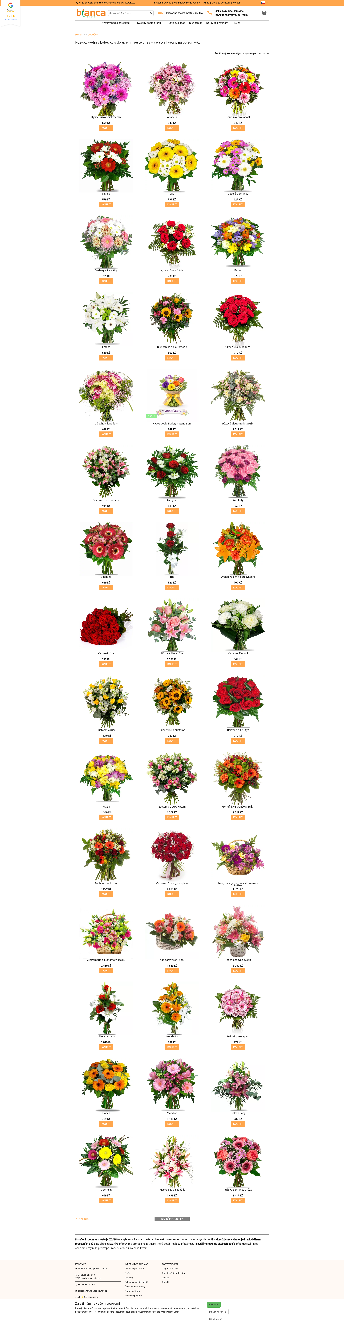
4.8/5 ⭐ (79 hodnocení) (86, 1297)
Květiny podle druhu (149, 22)
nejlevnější (249, 53)
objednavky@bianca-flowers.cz (118, 2)
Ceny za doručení (221, 2)
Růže (237, 22)
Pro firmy (129, 1277)
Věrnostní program (133, 1295)
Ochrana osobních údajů (136, 1282)
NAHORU (83, 1218)
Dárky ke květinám (217, 22)
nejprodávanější (231, 53)
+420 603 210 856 (88, 2)
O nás (206, 2)
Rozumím (213, 1304)
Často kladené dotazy (135, 1286)
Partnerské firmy (132, 1291)
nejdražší (263, 53)
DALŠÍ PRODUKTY (172, 1218)
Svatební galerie (163, 2)
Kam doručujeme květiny (187, 2)
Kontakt (237, 2)
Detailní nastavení (217, 1312)
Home (79, 34)
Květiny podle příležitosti (117, 22)
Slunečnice (195, 22)
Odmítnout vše (216, 1319)
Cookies (165, 1277)
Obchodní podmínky (134, 1268)
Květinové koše (176, 22)
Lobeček (93, 34)
